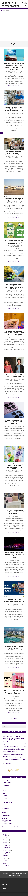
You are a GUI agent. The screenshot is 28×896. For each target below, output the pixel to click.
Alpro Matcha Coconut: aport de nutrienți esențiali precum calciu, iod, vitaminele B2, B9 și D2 (14, 242)
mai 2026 (5, 837)
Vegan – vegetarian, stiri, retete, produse (10, 826)
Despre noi (4, 880)
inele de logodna (5, 821)
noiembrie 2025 (6, 847)
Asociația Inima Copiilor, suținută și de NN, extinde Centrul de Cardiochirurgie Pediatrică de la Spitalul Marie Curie (13, 740)
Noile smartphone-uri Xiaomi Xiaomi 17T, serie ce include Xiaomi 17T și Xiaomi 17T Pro (14, 422)
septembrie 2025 (6, 850)
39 (11, 718)
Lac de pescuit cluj (6, 808)
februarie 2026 (6, 842)
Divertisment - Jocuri (9, 426)
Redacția (4, 888)
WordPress (23, 893)
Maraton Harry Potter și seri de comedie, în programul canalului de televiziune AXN (14, 376)
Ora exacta (4, 818)
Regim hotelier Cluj (6, 815)
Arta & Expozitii (6, 780)
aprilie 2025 (5, 858)
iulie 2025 (5, 853)
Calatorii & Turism (11, 72)
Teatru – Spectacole (7, 797)
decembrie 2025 (6, 845)
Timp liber (18, 72)
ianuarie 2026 (6, 844)
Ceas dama (4, 810)
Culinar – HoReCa (6, 787)
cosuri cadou (8, 763)
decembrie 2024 (6, 865)
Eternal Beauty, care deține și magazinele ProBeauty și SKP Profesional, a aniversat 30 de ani (14, 153)
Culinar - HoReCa (14, 337)
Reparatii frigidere (5, 806)
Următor (15, 718)
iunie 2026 (5, 835)
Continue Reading (14, 85)
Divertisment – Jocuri (7, 788)
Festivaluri (5, 790)
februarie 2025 (6, 862)
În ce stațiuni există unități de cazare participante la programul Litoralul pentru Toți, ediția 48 (14, 646)
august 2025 (5, 852)
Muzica (4, 793)
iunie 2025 (5, 855)
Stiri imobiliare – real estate (8, 825)
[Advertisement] (14, 27)
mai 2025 (5, 857)
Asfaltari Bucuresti (6, 816)
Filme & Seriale (6, 792)
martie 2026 (5, 840)
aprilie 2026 (5, 839)
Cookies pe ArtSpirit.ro (7, 802)
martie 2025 (5, 860)
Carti (4, 783)
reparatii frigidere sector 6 (7, 805)
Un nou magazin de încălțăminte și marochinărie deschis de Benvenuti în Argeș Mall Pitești (14, 512)
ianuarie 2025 (6, 863)
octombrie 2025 (6, 849)
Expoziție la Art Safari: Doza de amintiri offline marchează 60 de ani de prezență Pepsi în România (14, 332)
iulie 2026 (5, 834)
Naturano (4, 812)
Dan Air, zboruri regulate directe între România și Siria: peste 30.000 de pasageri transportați (14, 198)
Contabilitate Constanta (7, 823)
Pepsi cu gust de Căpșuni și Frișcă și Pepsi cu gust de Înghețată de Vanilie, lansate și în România (14, 692)
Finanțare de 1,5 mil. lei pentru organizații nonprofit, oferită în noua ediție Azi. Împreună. (14, 601)
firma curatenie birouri (6, 820)
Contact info (4, 884)
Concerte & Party (6, 785)
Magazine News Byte (12, 893)
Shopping (11, 157)
